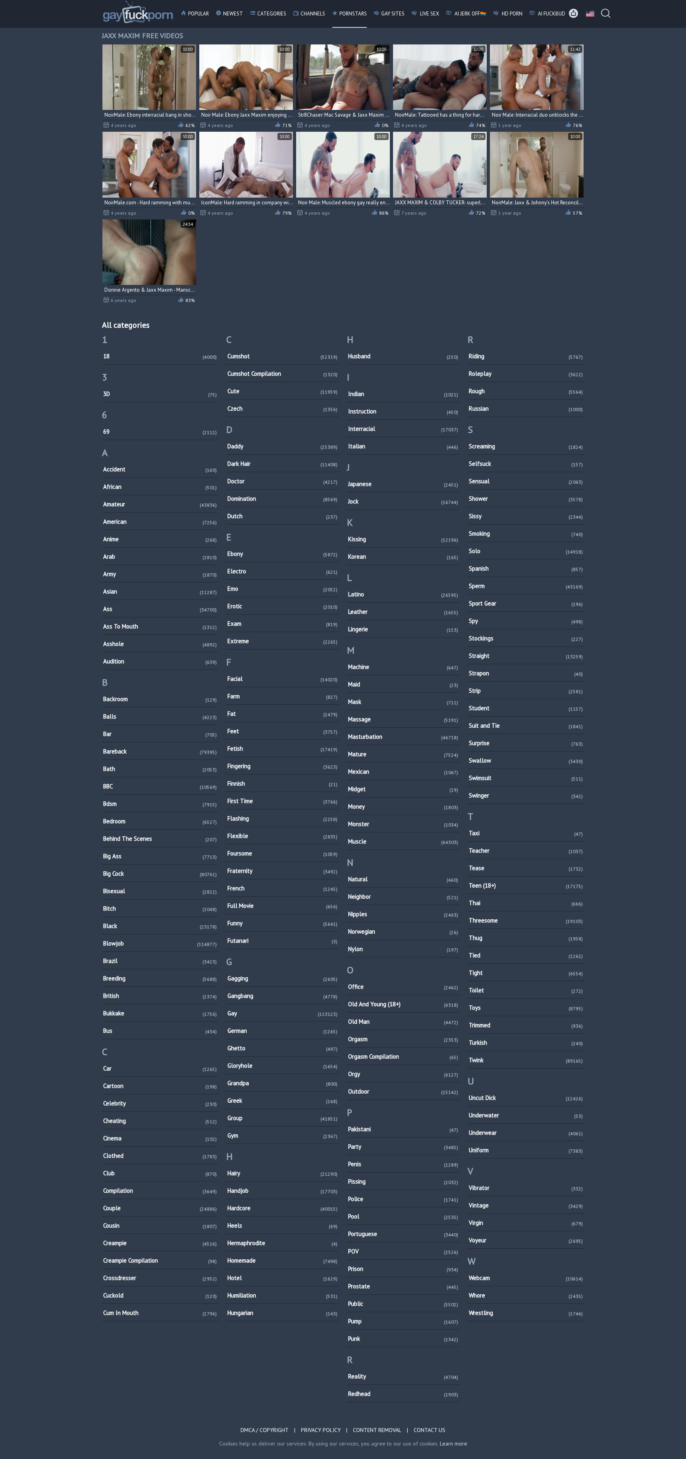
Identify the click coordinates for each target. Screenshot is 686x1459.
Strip (526, 690)
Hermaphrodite (282, 1243)
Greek (282, 1100)
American (160, 521)
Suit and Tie (526, 725)
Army (160, 574)
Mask (403, 701)
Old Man (403, 1021)
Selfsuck (526, 463)
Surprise (526, 743)
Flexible (282, 836)
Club (160, 1173)
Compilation (160, 1190)
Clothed (160, 1155)
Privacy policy (321, 1430)
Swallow (526, 760)
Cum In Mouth (160, 1313)
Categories (271, 13)
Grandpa (282, 1083)
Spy (526, 621)
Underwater (526, 1115)
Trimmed (526, 1025)
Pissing (403, 1181)
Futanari (282, 940)
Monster (403, 824)
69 (160, 431)
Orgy (403, 1074)
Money (403, 806)
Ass (160, 609)
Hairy (282, 1173)
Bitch (160, 908)
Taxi (526, 833)
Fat (282, 713)
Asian (160, 591)
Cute (282, 391)
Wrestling (526, 1313)
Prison (403, 1269)
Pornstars (353, 13)
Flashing (282, 818)
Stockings (526, 638)
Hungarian (282, 1313)
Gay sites (393, 13)
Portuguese (403, 1234)
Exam (282, 623)
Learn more (453, 1443)
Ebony (282, 553)
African (160, 486)
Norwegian (403, 931)
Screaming (526, 446)
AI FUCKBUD (551, 13)
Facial (282, 678)
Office (403, 986)
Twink (526, 1060)
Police (403, 1199)
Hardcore (282, 1208)
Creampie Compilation (160, 1260)
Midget (403, 789)
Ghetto (282, 1048)
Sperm (526, 586)
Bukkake (160, 1013)
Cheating (160, 1121)
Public (403, 1303)
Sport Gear (526, 603)
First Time (282, 801)
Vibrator (526, 1188)
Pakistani (403, 1129)
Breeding (160, 978)
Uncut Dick (526, 1097)
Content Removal (377, 1430)
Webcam (526, 1278)
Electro (282, 571)
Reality (403, 1376)
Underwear (526, 1132)
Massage (403, 719)
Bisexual (160, 891)
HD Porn (511, 13)
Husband (403, 356)
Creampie (160, 1243)
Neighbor (403, 896)
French (282, 888)
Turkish (526, 1042)
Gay (282, 1013)
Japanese (403, 484)
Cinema (160, 1138)
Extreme (282, 641)
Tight (526, 973)
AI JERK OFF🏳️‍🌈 (469, 13)
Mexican (403, 771)
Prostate (403, 1286)
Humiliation (282, 1295)
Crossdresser (160, 1278)
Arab (160, 556)
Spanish (526, 568)
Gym (282, 1135)
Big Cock (160, 873)
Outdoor (403, 1091)
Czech (282, 408)
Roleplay (526, 373)
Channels (313, 13)
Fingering (282, 766)
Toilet (526, 990)
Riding (526, 356)
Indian (403, 394)
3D (160, 394)
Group (282, 1118)
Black (160, 926)
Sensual (526, 481)
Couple (160, 1208)
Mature (403, 754)
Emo (282, 588)
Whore (526, 1295)
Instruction (403, 411)
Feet (282, 731)
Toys (526, 1007)
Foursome (282, 853)
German (282, 1030)
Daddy (282, 446)
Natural (403, 879)
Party (403, 1146)
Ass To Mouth (160, 626)
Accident (160, 469)
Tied (526, 955)
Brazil (160, 961)
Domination (282, 498)
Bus (160, 1030)
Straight (526, 655)
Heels (282, 1225)
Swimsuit (526, 778)
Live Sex (429, 13)
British (160, 996)
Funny (282, 923)
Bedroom (160, 821)
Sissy (526, 516)
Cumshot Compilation (282, 373)
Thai (526, 903)
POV (403, 1251)
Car (160, 1068)
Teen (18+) (526, 885)
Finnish (282, 783)
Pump (403, 1321)
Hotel (282, 1278)
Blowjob (160, 943)
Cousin (160, 1225)
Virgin (526, 1222)
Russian (526, 408)
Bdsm (160, 803)
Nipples (403, 914)
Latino (403, 594)
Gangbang (282, 996)
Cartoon (160, 1086)
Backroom (160, 699)
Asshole (160, 644)
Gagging (282, 978)
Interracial (403, 429)
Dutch (282, 516)
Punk (403, 1338)
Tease (526, 868)
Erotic (282, 606)
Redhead (403, 1393)
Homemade (282, 1260)
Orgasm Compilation (403, 1056)
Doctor (282, 481)
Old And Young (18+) (403, 1004)
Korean (403, 556)
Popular (198, 13)
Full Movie (282, 905)
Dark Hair (282, 463)
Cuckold (160, 1295)
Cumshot (282, 356)
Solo (526, 551)
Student (526, 708)
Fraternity (282, 871)
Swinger (526, 795)
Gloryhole (282, 1065)
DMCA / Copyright (265, 1430)
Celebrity (160, 1103)
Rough (526, 391)
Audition (160, 661)
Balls (160, 716)
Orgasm (403, 1039)
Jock (403, 501)
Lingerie (403, 629)
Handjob (282, 1190)
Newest (233, 13)
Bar (160, 734)
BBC (160, 786)
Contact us (429, 1430)
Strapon (526, 673)
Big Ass (160, 856)
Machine (403, 667)
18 (160, 356)
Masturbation (403, 736)
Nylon (403, 949)
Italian (403, 446)
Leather (403, 611)
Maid (403, 684)
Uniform (526, 1150)
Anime (160, 539)
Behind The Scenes (160, 838)
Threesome (526, 920)
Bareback (160, 751)
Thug (526, 938)
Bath (160, 769)
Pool (403, 1216)
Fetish (282, 748)
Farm (282, 696)
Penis (403, 1164)
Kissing (403, 539)
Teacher (526, 850)
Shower (526, 498)
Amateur (160, 504)
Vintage (526, 1205)
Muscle (403, 841)
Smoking (526, 533)
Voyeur (526, 1240)
